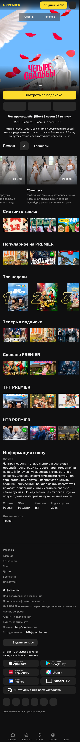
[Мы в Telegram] (6, 702)
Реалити (28, 122)
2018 (17, 122)
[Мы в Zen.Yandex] (34, 702)
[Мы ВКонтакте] (16, 702)
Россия (40, 122)
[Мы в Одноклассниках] (25, 702)
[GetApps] (58, 672)
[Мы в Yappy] (53, 702)
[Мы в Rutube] (44, 702)
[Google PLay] (58, 663)
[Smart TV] (58, 681)
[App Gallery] (21, 672)
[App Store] (21, 663)
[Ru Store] (21, 681)
